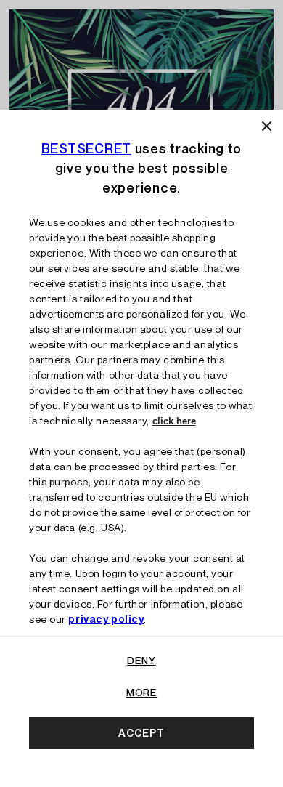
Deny (141, 660)
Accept (141, 733)
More (141, 692)
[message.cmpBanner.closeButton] (266, 126)
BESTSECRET (86, 148)
